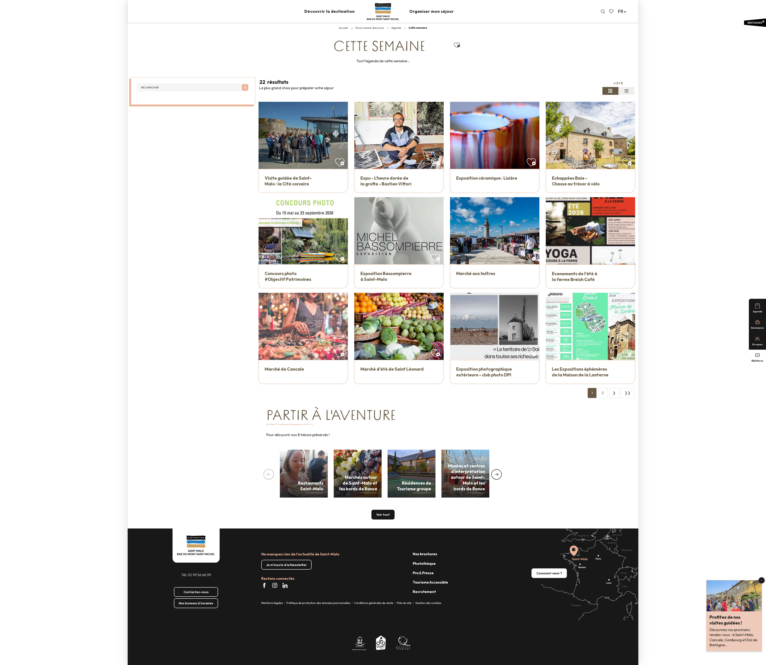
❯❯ (628, 393)
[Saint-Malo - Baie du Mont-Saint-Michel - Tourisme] (383, 11)
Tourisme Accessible (430, 582)
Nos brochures (425, 554)
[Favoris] (611, 11)
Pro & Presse (423, 573)
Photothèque (424, 563)
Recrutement (424, 591)
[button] (602, 11)
